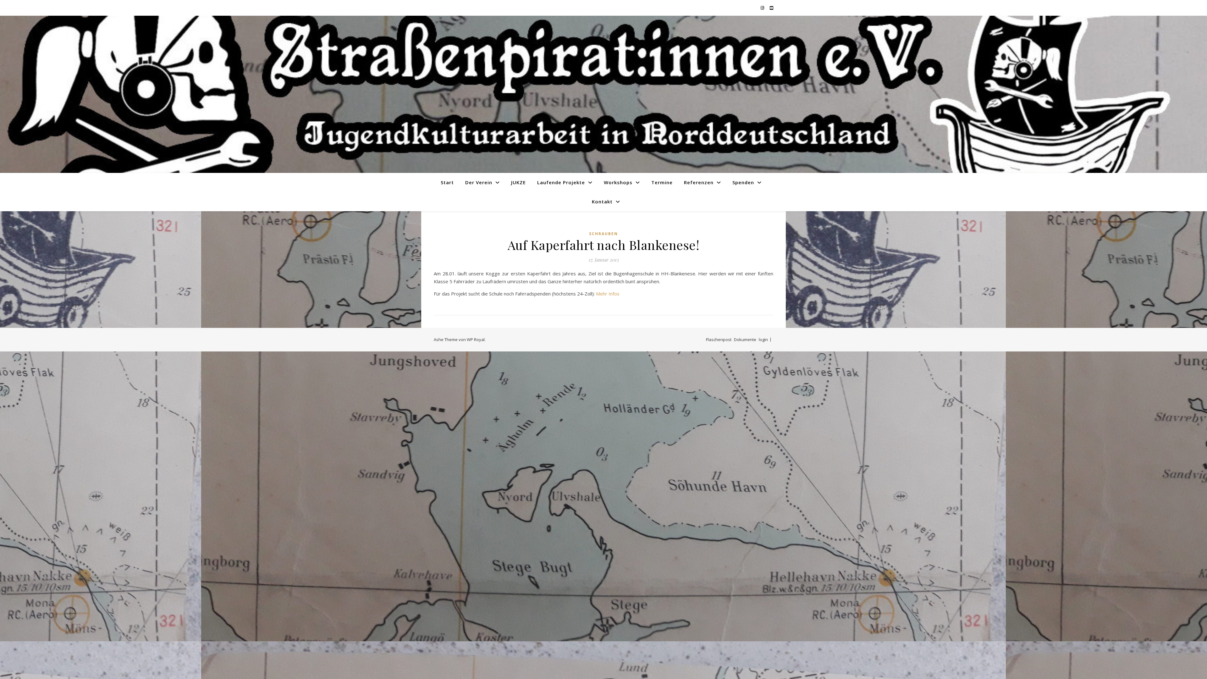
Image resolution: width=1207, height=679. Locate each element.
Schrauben (603, 233)
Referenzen (699, 182)
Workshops (618, 182)
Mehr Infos (608, 293)
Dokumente (745, 339)
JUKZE (518, 182)
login (763, 339)
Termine (662, 182)
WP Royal (476, 339)
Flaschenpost (718, 339)
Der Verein (478, 182)
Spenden (743, 182)
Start (447, 182)
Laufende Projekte (561, 182)
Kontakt (602, 201)
